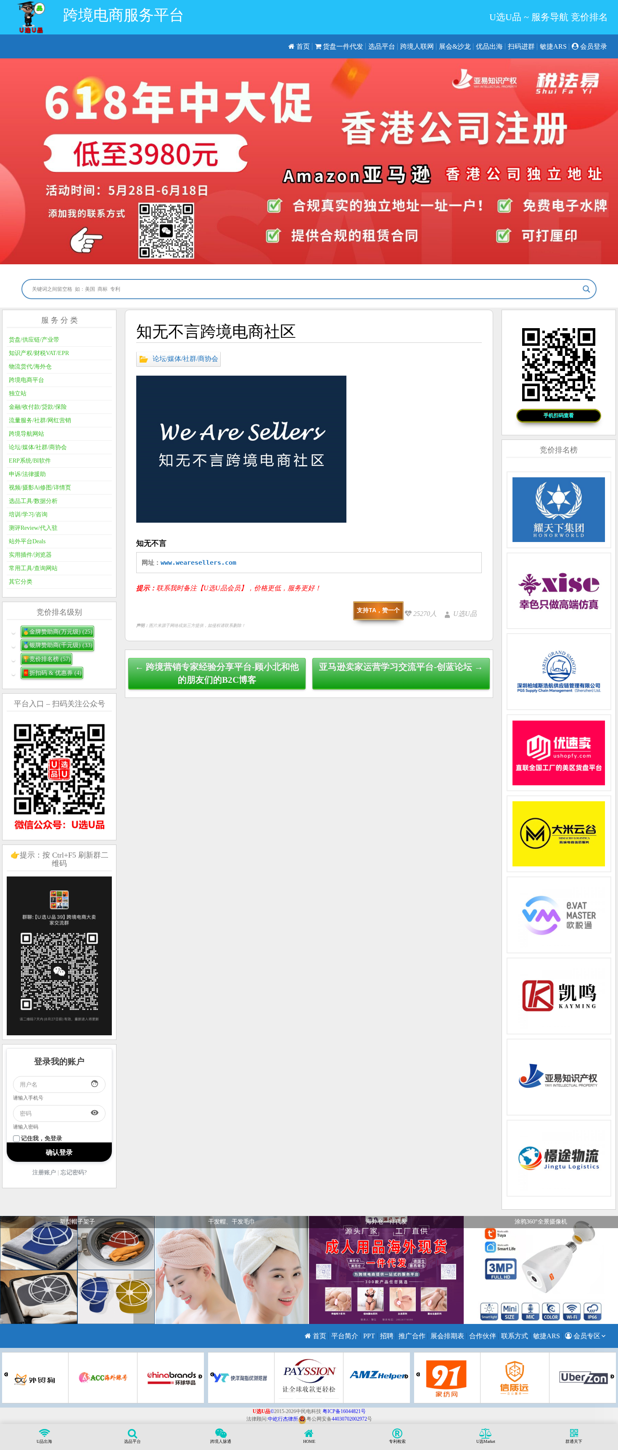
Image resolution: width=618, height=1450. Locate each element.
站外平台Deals (27, 541)
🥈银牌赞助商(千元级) (57, 645)
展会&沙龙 (455, 46)
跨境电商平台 (26, 380)
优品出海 (489, 46)
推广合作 (412, 1335)
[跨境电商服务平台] (31, 17)
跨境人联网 (417, 46)
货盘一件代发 (342, 46)
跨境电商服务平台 (123, 15)
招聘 (387, 1335)
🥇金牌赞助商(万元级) (57, 632)
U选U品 (465, 613)
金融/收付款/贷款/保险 (38, 407)
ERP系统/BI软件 (30, 461)
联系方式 (514, 1335)
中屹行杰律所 (283, 1419)
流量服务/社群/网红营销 (40, 420)
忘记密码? (74, 1172)
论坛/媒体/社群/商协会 (185, 358)
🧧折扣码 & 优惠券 (52, 673)
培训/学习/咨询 (28, 514)
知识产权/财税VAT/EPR (39, 353)
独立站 (17, 393)
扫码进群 (521, 46)
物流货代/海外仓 (30, 366)
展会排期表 (447, 1335)
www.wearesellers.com (198, 562)
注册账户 (44, 1172)
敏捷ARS (553, 46)
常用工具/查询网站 (33, 568)
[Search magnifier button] (586, 289)
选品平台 (381, 46)
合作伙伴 (482, 1335)
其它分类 (20, 582)
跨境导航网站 (26, 434)
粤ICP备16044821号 (344, 1411)
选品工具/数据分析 (33, 501)
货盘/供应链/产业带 (34, 340)
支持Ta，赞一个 (378, 610)
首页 (302, 46)
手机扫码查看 (559, 415)
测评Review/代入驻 (33, 528)
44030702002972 (349, 1419)
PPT (369, 1335)
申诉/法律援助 (27, 474)
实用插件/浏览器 (30, 555)
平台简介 (344, 1335)
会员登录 (592, 46)
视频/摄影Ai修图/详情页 (40, 487)
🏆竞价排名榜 (46, 659)
